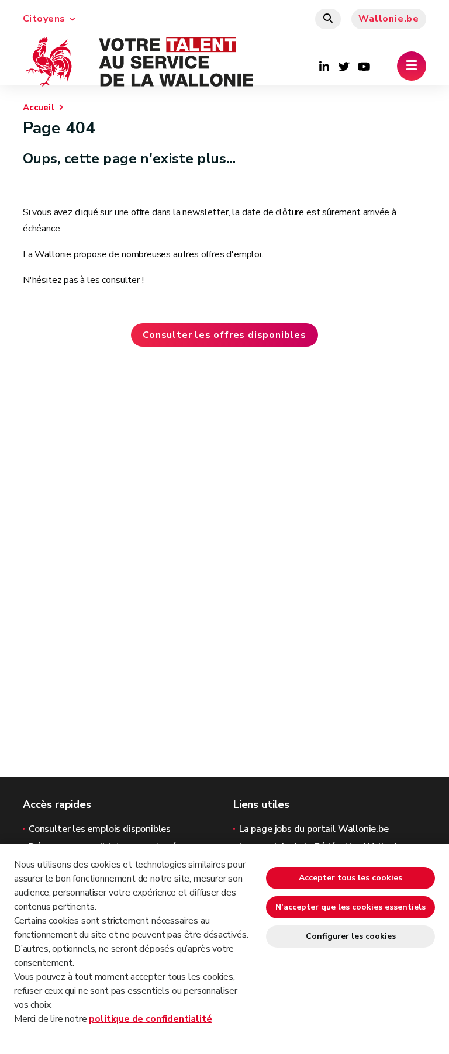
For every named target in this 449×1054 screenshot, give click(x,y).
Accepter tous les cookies (350, 877)
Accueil (38, 107)
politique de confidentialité (150, 1018)
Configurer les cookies (351, 936)
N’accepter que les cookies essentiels (350, 907)
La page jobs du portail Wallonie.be (314, 829)
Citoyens (44, 18)
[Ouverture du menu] (411, 66)
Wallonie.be (388, 18)
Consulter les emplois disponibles (100, 829)
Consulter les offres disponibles (224, 335)
